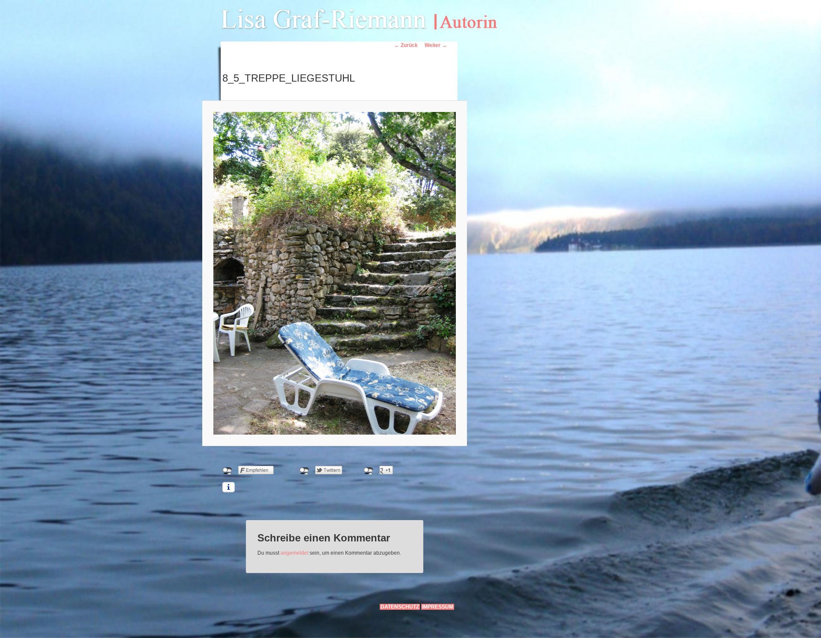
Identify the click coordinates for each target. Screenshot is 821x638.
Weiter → (436, 45)
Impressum (437, 607)
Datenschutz (400, 607)
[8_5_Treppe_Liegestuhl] (334, 273)
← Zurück (406, 45)
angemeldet (294, 553)
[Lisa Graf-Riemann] (369, 18)
